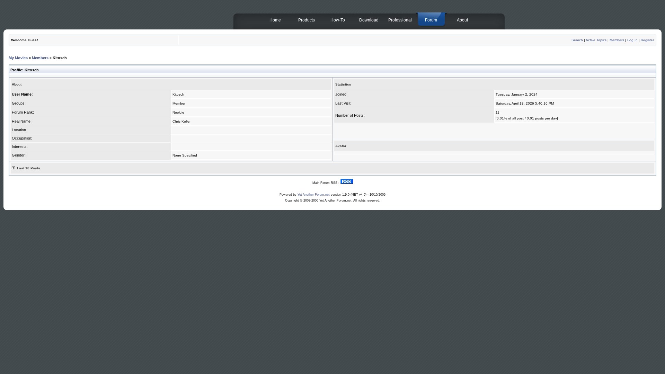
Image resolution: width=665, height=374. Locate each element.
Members (617, 40)
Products (306, 20)
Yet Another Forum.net (314, 194)
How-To (337, 20)
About (462, 20)
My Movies (18, 58)
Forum (431, 20)
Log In (632, 40)
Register (647, 40)
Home (275, 20)
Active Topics (596, 40)
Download (369, 20)
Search (577, 40)
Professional (400, 20)
